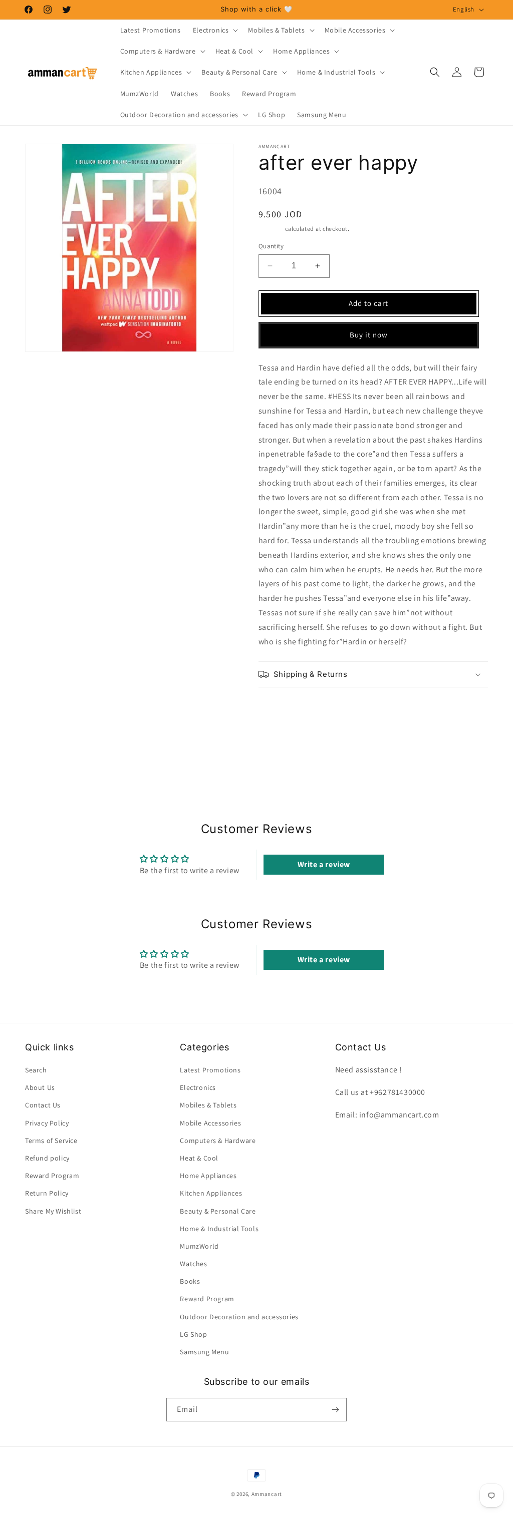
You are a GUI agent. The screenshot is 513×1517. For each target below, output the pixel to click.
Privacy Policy (47, 1122)
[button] (214, 30)
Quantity (271, 246)
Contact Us (43, 1104)
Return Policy (47, 1193)
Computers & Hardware (217, 1140)
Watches (193, 1263)
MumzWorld (199, 1246)
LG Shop (193, 1334)
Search (36, 1069)
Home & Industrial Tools (219, 1228)
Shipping (271, 228)
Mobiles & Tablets (208, 1104)
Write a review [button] (324, 864)
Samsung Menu (204, 1351)
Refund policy (47, 1158)
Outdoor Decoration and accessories (239, 1316)
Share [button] (279, 705)
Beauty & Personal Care (217, 1211)
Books (190, 1281)
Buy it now (369, 334)
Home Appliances (208, 1175)
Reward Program (52, 1175)
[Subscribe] (335, 1409)
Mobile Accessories (210, 1122)
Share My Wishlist (53, 1211)
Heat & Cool (199, 1158)
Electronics (198, 1087)
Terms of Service (51, 1140)
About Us (40, 1087)
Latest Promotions (210, 1069)
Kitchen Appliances (211, 1193)
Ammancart (266, 1493)
